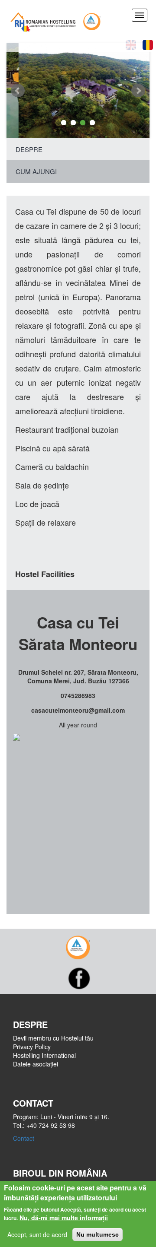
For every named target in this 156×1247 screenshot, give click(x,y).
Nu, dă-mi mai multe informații (64, 1217)
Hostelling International (44, 1055)
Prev (18, 91)
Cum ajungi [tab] (36, 171)
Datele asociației (35, 1064)
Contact (23, 1138)
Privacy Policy (32, 1046)
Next (138, 91)
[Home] (43, 20)
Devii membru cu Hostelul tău (53, 1038)
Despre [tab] (29, 149)
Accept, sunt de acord (37, 1234)
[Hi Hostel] (92, 20)
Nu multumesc (97, 1234)
